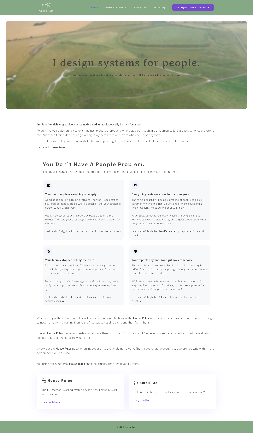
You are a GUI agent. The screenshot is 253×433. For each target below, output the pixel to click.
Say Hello (141, 400)
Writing (159, 7)
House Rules (114, 7)
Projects (140, 7)
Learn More (51, 402)
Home (94, 7)
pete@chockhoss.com (192, 7)
